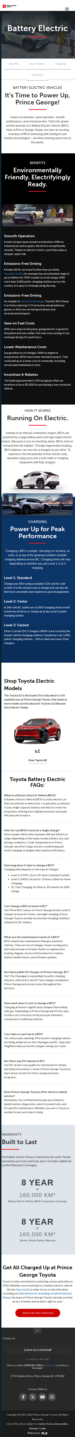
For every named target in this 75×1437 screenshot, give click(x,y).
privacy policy (60, 1423)
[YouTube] (42, 1397)
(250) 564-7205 (53, 6)
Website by (33, 1432)
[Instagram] (52, 1397)
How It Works (36, 63)
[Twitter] (33, 1397)
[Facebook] (23, 1397)
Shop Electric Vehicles (37, 1313)
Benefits (14, 63)
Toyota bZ (22, 1289)
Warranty (37, 74)
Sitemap (33, 1428)
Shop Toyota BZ (37, 760)
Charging (60, 63)
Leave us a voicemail (37, 1350)
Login (43, 1428)
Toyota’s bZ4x (13, 273)
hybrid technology (32, 301)
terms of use (45, 1423)
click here (49, 1365)
